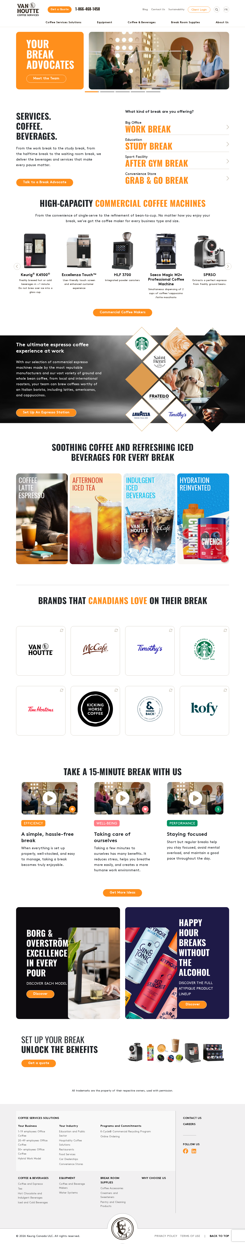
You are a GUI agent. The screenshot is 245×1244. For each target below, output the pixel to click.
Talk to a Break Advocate (44, 182)
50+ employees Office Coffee (31, 1151)
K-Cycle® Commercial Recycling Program (125, 1131)
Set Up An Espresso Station (46, 412)
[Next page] (228, 266)
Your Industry (68, 1126)
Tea (20, 1189)
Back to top (219, 1236)
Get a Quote (60, 9)
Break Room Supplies (185, 22)
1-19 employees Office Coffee (31, 1133)
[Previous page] (17, 266)
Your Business (27, 1126)
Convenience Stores (71, 1164)
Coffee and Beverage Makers (72, 1186)
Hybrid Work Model (29, 1158)
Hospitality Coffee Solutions (70, 1142)
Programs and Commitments (120, 1126)
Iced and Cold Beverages (33, 1202)
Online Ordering (110, 1136)
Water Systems (68, 1193)
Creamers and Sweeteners (109, 1195)
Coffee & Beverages (142, 22)
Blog (145, 9)
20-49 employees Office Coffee (32, 1142)
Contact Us (158, 9)
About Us (222, 22)
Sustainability (176, 9)
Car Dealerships (68, 1159)
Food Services (67, 1154)
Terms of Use (190, 1236)
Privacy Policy (165, 1236)
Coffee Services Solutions (63, 22)
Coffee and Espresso (30, 1184)
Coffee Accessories (111, 1188)
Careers (189, 1124)
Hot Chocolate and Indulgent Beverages (30, 1195)
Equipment (104, 22)
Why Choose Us (154, 1178)
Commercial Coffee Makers (122, 312)
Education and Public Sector (72, 1133)
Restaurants (66, 1149)
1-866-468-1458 (87, 9)
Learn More (42, 78)
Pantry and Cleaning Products (113, 1204)
